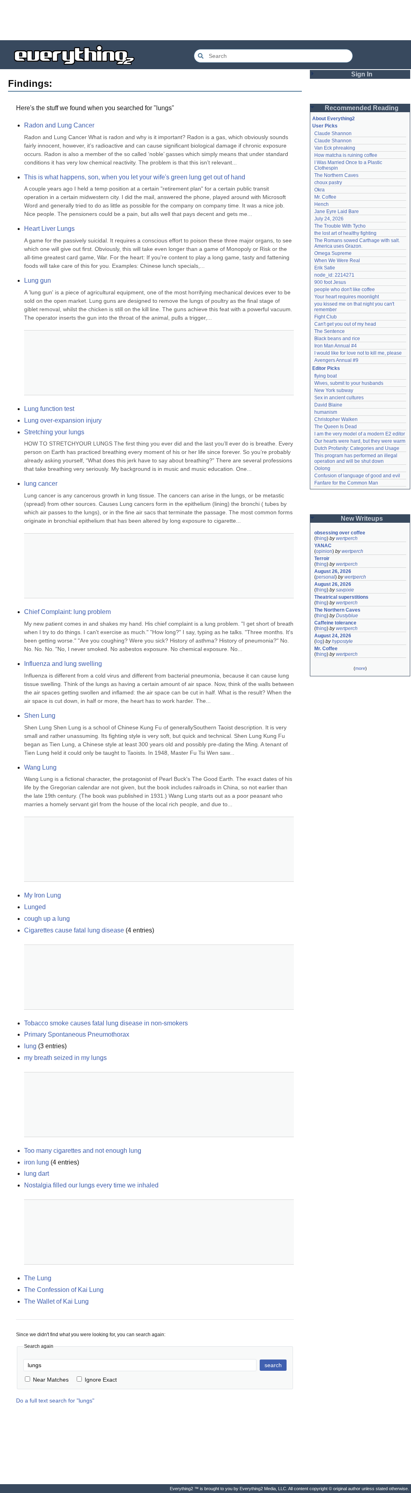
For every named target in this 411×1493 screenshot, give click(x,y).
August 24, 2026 (332, 636)
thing (321, 538)
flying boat (325, 376)
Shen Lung (39, 715)
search (273, 1365)
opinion (324, 551)
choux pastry (328, 182)
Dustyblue (347, 615)
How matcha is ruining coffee (345, 155)
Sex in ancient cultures (339, 397)
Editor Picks (326, 368)
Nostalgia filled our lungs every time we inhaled (91, 1185)
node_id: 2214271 (334, 275)
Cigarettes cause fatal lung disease (74, 930)
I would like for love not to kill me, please (358, 353)
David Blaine (328, 405)
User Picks (325, 126)
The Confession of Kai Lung (64, 1289)
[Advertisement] (205, 20)
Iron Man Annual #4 (335, 346)
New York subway (333, 390)
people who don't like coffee (344, 289)
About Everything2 (333, 118)
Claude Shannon (333, 133)
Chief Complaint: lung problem (67, 611)
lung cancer (40, 483)
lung (30, 1046)
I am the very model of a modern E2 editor (359, 434)
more (360, 668)
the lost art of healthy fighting (345, 233)
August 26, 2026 (332, 571)
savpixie (345, 590)
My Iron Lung (42, 895)
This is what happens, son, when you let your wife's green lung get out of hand (134, 177)
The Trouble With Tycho (340, 226)
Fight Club (325, 317)
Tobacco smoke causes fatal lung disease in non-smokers (106, 1023)
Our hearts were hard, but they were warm (359, 441)
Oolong (322, 468)
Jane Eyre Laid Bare (336, 211)
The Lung (37, 1278)
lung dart (36, 1173)
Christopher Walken (336, 419)
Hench (321, 204)
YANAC (323, 545)
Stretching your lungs (54, 432)
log (319, 641)
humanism (325, 412)
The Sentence (329, 331)
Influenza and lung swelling (63, 663)
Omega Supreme (333, 253)
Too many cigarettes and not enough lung (82, 1150)
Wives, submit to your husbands (348, 383)
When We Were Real (337, 260)
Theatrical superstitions (341, 597)
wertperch (347, 538)
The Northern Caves (336, 175)
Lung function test (49, 408)
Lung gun (37, 280)
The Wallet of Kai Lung (56, 1301)
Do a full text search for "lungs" (55, 1400)
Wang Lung (40, 767)
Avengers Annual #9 (336, 360)
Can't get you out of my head (345, 324)
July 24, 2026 (329, 219)
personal (325, 577)
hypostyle (342, 641)
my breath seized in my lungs (65, 1057)
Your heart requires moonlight (346, 297)
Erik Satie (324, 268)
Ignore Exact (101, 1379)
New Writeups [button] (362, 518)
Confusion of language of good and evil (357, 475)
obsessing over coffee (339, 533)
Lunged (35, 907)
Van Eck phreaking (334, 148)
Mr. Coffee (325, 197)
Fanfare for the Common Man (346, 483)
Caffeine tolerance (335, 623)
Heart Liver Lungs (49, 228)
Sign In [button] (361, 74)
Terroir (322, 558)
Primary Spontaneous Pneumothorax (76, 1034)
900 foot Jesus (330, 282)
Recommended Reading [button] (362, 108)
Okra (319, 190)
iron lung (36, 1162)
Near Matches (51, 1379)
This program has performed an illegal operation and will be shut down (356, 458)
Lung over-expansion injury (63, 420)
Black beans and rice (337, 338)
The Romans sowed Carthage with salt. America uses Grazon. (357, 243)
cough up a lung (47, 918)
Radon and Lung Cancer (59, 125)
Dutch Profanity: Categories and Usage (356, 448)
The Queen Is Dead (335, 426)
